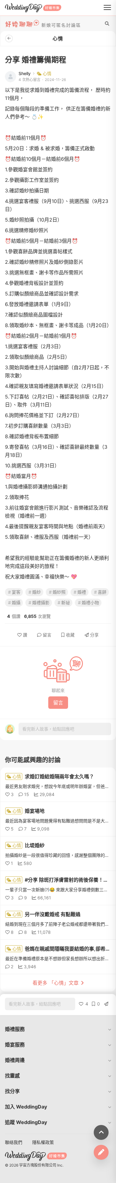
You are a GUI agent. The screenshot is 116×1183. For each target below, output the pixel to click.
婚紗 (36, 592)
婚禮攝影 (40, 602)
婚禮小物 (90, 602)
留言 (47, 634)
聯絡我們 (13, 1142)
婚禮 (81, 592)
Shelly (25, 73)
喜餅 (102, 592)
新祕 (65, 602)
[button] (58, 1029)
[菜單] (107, 7)
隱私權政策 (43, 1142)
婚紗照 (59, 592)
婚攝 (16, 602)
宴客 (16, 592)
